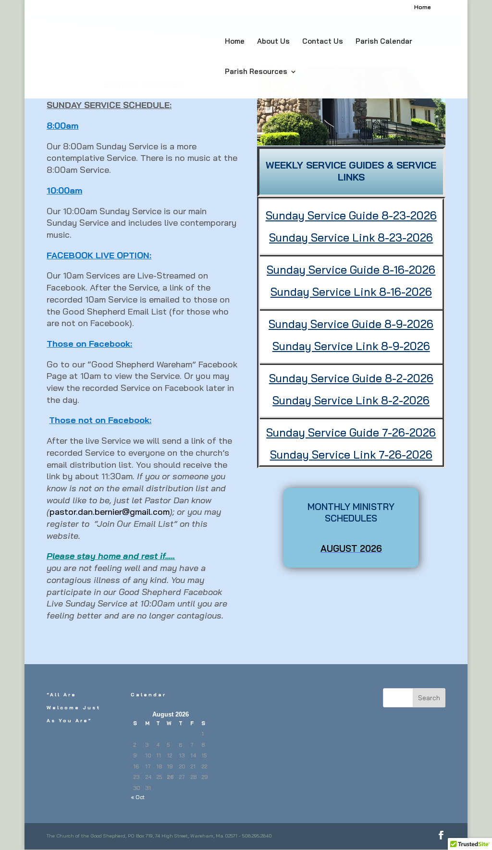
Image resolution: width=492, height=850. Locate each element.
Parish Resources (256, 72)
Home (422, 7)
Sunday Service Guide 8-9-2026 (351, 324)
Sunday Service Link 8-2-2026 (351, 400)
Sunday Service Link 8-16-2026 (351, 292)
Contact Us (322, 42)
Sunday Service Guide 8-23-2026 (351, 215)
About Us (273, 42)
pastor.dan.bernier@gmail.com (109, 511)
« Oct (138, 797)
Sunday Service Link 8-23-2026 (351, 237)
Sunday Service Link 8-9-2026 (351, 346)
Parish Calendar (384, 42)
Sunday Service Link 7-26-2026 (351, 454)
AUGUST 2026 (351, 548)
